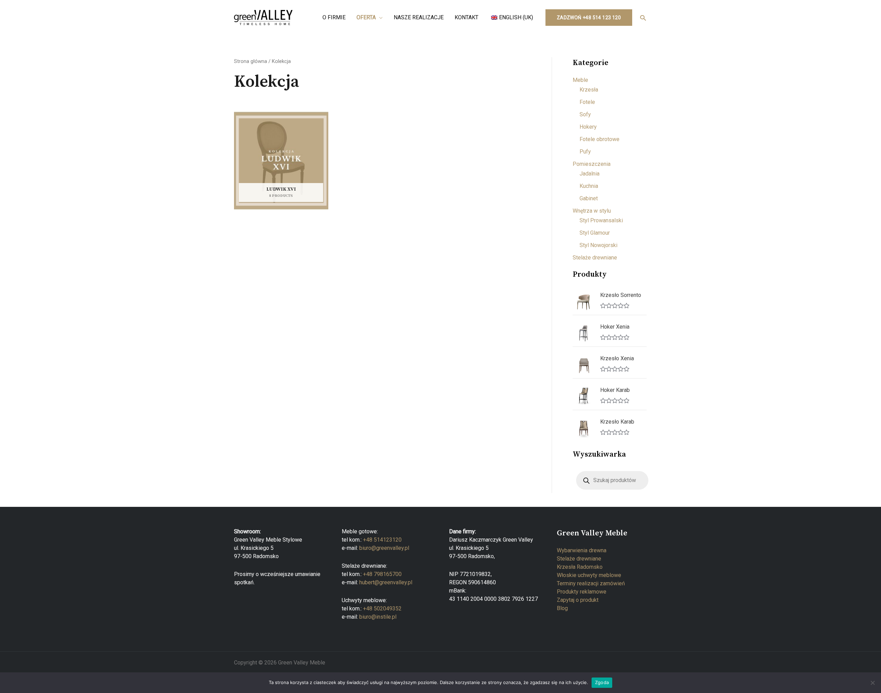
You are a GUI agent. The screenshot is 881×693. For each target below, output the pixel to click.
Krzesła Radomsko (580, 567)
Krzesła (589, 89)
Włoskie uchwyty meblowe (589, 575)
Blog (562, 608)
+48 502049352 (382, 608)
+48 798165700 (382, 574)
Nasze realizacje (419, 17)
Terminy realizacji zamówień (591, 583)
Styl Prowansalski (601, 220)
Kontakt (466, 17)
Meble (580, 80)
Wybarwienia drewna (581, 550)
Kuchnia (589, 186)
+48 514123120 (382, 539)
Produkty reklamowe (581, 591)
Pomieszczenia (592, 164)
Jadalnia (589, 173)
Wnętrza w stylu (592, 210)
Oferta (366, 17)
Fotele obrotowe (599, 139)
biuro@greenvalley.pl (384, 548)
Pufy (585, 151)
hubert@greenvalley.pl (385, 582)
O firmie (334, 17)
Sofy (585, 114)
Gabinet (589, 198)
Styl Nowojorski (598, 245)
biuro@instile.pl (377, 617)
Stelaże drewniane (595, 257)
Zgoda (602, 682)
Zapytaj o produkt (577, 600)
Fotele (587, 102)
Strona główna (250, 61)
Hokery (588, 127)
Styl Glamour (595, 233)
